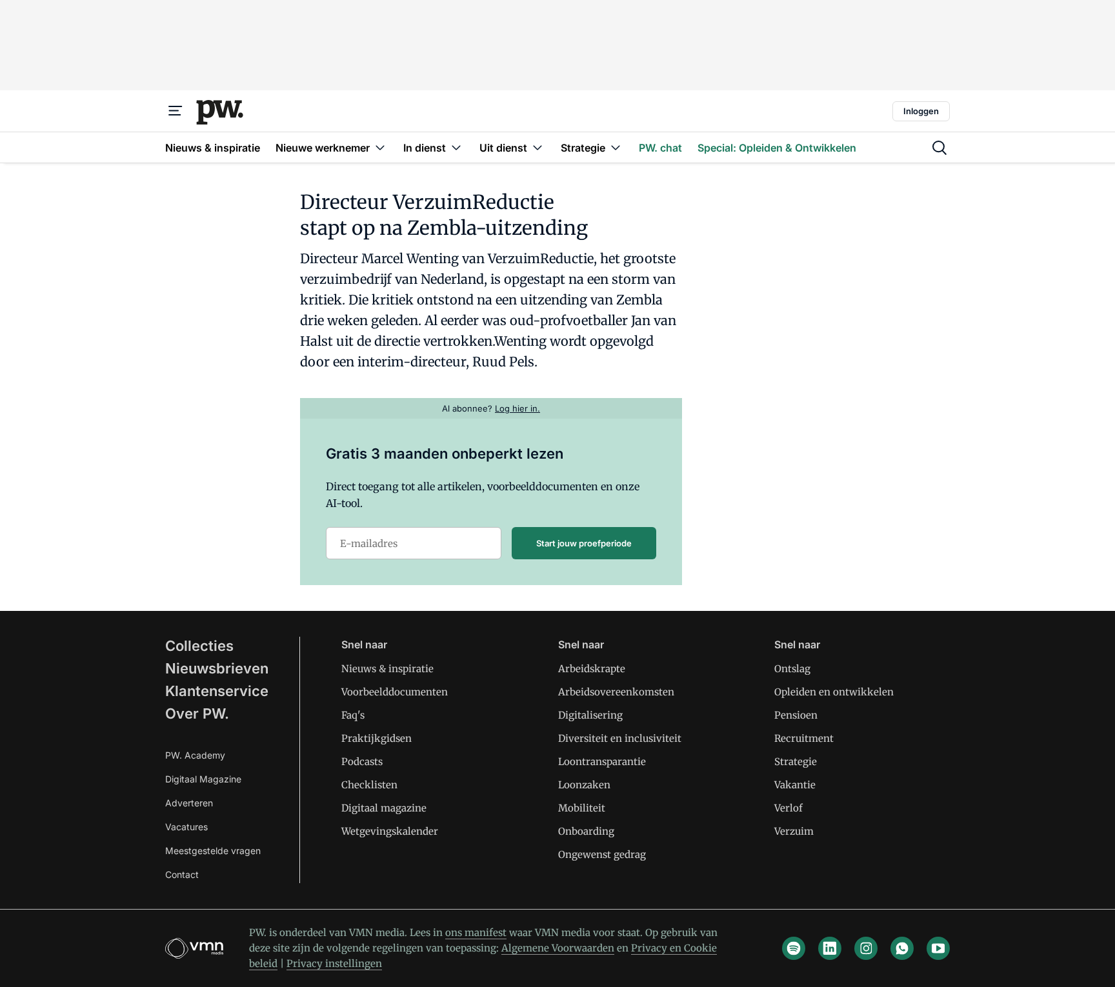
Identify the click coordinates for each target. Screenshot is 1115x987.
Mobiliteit (581, 808)
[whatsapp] (902, 948)
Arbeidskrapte (591, 669)
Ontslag (792, 669)
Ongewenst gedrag (602, 854)
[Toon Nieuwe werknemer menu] (380, 147)
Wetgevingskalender (389, 831)
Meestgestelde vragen (213, 850)
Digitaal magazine (384, 808)
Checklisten (369, 785)
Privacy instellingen (334, 963)
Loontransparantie (602, 761)
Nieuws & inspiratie (387, 669)
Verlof (788, 808)
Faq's (353, 715)
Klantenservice (216, 691)
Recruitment (804, 738)
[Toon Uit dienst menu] (537, 147)
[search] (939, 147)
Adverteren (189, 802)
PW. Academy (195, 755)
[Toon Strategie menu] (615, 147)
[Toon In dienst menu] (456, 147)
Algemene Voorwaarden (557, 948)
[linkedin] (829, 948)
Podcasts (362, 761)
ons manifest (476, 932)
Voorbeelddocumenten (394, 692)
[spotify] (793, 948)
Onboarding (586, 831)
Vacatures (186, 826)
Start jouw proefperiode (584, 543)
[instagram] (866, 948)
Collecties (199, 645)
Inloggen (921, 111)
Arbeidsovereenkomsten (616, 692)
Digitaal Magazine (203, 778)
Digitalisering (590, 715)
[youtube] (938, 948)
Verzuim (794, 831)
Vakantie (795, 785)
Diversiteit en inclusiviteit (619, 738)
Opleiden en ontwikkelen (834, 692)
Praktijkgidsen (376, 738)
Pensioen (796, 715)
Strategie (795, 761)
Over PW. (197, 713)
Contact (182, 874)
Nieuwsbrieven (216, 668)
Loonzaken (584, 785)
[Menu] (175, 111)
